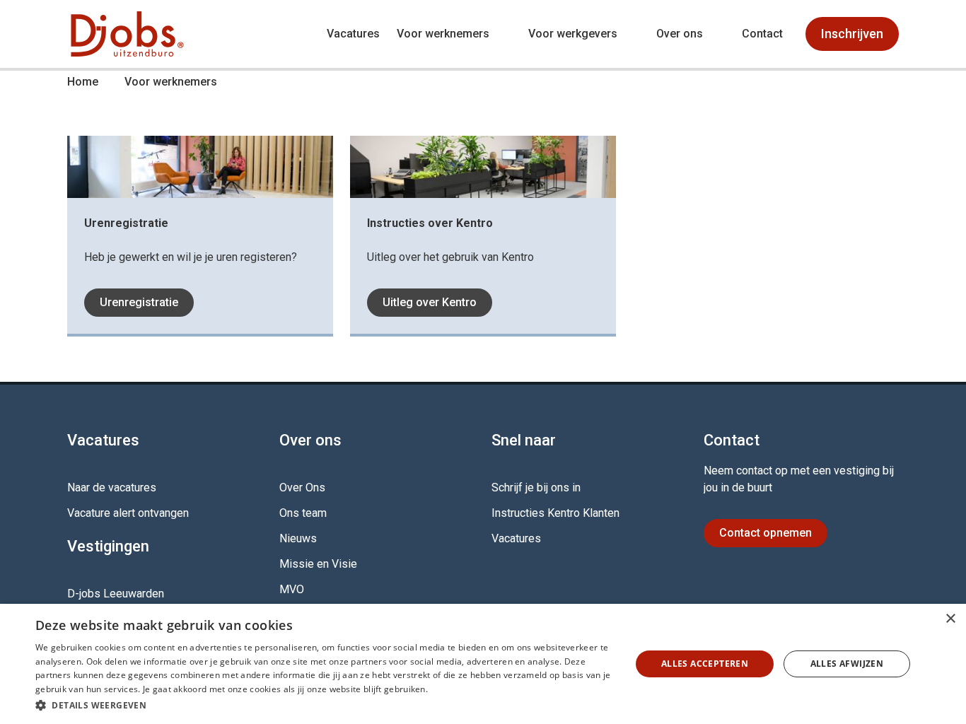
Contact (762, 33)
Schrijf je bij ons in (536, 487)
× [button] (950, 619)
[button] (323, 704)
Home (82, 81)
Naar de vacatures (111, 487)
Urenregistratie (139, 302)
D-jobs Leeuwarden (115, 593)
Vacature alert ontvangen (128, 513)
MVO (291, 589)
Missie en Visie (318, 564)
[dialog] (483, 664)
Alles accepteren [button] (704, 664)
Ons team (303, 513)
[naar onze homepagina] (127, 34)
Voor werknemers (443, 33)
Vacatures (353, 33)
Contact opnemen (765, 532)
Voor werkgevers (572, 33)
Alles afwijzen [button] (847, 664)
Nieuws (298, 538)
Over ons (679, 33)
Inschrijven (852, 33)
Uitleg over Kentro (430, 302)
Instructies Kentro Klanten (555, 513)
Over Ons (302, 487)
